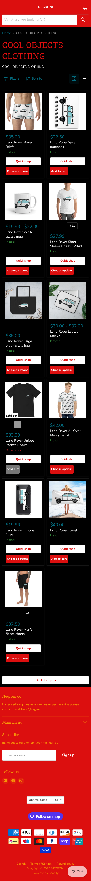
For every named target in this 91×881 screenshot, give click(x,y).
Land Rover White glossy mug (19, 234)
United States (43, 800)
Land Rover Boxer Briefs (19, 144)
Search (21, 864)
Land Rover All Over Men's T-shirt (65, 433)
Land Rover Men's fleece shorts (19, 631)
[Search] (83, 20)
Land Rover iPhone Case (20, 532)
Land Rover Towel (63, 530)
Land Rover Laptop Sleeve (64, 333)
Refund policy (65, 864)
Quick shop (23, 161)
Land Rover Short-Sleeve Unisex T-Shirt (66, 244)
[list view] (84, 79)
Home (6, 33)
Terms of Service (41, 864)
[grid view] (74, 79)
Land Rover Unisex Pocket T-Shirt (20, 442)
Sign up (68, 755)
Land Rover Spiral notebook (63, 144)
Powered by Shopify (45, 873)
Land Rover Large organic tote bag (19, 343)
